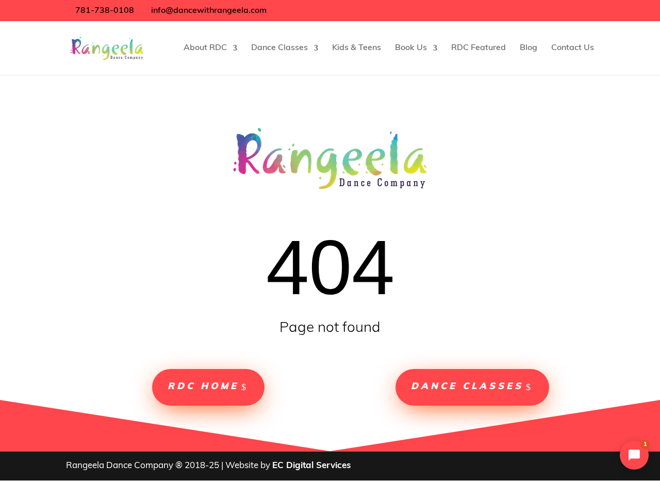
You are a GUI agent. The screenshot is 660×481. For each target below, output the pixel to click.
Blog (528, 48)
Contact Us (572, 48)
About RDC (205, 48)
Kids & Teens (356, 48)
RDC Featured (478, 48)
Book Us (411, 48)
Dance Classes (279, 48)
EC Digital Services (311, 465)
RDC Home (203, 387)
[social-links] (278, 10)
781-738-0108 (103, 11)
